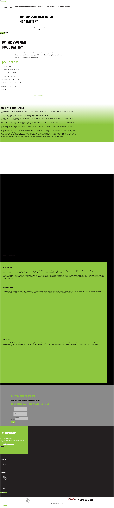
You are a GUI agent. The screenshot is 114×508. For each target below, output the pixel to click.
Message (13, 419)
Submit (13, 422)
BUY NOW (6, 32)
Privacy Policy (28, 500)
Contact (6, 7)
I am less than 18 (3, 507)
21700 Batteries (39, 6)
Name (12, 409)
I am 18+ (5, 505)
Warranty (4, 479)
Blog (3, 480)
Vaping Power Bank (60, 6)
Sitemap (27, 499)
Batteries (15, 5)
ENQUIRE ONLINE (3, 492)
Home (27, 498)
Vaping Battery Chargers (50, 6)
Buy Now (36, 95)
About (9, 5)
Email (12, 413)
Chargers (46, 5)
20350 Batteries (25, 6)
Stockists (40, 95)
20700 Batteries (32, 6)
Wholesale (67, 6)
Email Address (5, 443)
